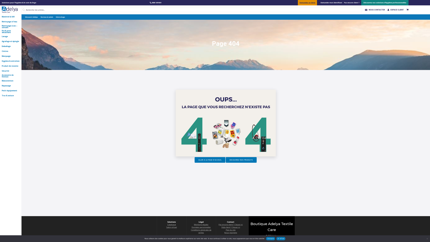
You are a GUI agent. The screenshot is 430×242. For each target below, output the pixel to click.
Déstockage (60, 17)
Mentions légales (201, 224)
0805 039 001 (156, 3)
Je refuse (280, 238)
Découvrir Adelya (31, 17)
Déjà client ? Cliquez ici (230, 227)
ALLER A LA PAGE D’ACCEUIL (210, 160)
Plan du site (230, 230)
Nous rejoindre (230, 232)
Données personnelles (201, 227)
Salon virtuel (171, 227)
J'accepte (270, 238)
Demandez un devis (307, 3)
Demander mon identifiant (331, 3)
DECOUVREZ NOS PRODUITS (241, 160)
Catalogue (171, 224)
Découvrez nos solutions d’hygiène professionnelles (384, 3)
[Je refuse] (427, 239)
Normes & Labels (47, 17)
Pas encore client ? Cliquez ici (231, 224)
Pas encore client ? (351, 3)
